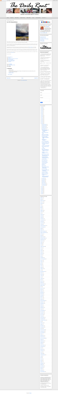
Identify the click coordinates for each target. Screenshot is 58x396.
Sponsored (41, 349)
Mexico (41, 289)
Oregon (41, 324)
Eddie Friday (42, 236)
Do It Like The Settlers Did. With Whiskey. (45, 170)
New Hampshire (42, 310)
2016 (42, 118)
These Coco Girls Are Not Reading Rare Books (45, 176)
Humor (41, 260)
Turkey (41, 356)
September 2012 (44, 127)
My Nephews (42, 303)
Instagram (41, 268)
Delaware (41, 229)
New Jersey (41, 311)
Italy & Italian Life (42, 271)
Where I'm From (22, 17)
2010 (42, 187)
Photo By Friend (42, 329)
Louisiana (41, 278)
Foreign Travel (42, 246)
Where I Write (29, 17)
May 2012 (43, 180)
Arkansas (41, 203)
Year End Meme (42, 371)
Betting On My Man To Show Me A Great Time (45, 157)
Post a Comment (10, 74)
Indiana (41, 267)
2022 (42, 111)
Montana (41, 299)
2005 (42, 193)
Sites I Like (44, 17)
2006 (42, 192)
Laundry (41, 275)
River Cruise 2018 (42, 338)
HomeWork (41, 257)
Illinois (41, 264)
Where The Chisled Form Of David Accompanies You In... (45, 150)
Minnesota (41, 293)
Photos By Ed (42, 331)
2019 (42, 115)
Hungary (41, 261)
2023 (42, 110)
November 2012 (44, 125)
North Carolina (42, 317)
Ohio (41, 321)
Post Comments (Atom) (24, 80)
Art (40, 204)
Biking (41, 207)
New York (41, 314)
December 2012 (44, 124)
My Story (41, 304)
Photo (41, 328)
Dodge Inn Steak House (43, 232)
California (41, 210)
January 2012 (44, 185)
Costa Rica (41, 221)
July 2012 (43, 178)
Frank (41, 249)
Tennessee (41, 350)
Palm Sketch (42, 325)
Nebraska (41, 306)
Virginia (41, 361)
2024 (42, 109)
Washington (41, 363)
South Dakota (42, 346)
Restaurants (42, 335)
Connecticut (42, 218)
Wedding (41, 364)
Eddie (41, 235)
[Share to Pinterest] (10, 66)
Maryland (41, 282)
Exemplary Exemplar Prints (45, 142)
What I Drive (17, 17)
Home (8, 17)
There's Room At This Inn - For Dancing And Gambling (45, 131)
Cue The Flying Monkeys (45, 141)
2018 (42, 116)
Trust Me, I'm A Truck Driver (45, 145)
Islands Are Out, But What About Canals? (45, 167)
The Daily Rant (47, 26)
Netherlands (42, 307)
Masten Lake (42, 285)
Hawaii (41, 254)
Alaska (41, 199)
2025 (42, 108)
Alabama (41, 197)
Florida (41, 243)
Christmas (41, 214)
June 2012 (43, 179)
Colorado (41, 217)
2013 (42, 122)
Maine (41, 279)
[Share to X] (8, 66)
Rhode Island (42, 336)
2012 (42, 123)
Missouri (41, 296)
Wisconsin (41, 367)
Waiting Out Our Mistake (45, 134)
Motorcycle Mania (42, 300)
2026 (42, 107)
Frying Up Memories (44, 161)
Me (40, 286)
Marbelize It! (43, 164)
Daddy (41, 228)
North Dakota (42, 318)
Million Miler (42, 292)
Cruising (41, 224)
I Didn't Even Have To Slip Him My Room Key (45, 155)
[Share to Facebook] (9, 66)
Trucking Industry (42, 354)
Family (41, 242)
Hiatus (41, 256)
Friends (41, 250)
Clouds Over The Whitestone (44, 139)
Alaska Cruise (42, 200)
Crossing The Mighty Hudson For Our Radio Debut (45, 137)
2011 (42, 186)
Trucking (41, 353)
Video (41, 360)
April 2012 (43, 181)
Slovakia (41, 343)
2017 (42, 117)
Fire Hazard (43, 148)
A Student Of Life (44, 163)
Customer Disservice (43, 225)
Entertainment (42, 239)
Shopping (41, 342)
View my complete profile (43, 32)
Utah (41, 357)
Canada (41, 211)
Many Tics (41, 281)
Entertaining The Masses (45, 135)
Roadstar (41, 339)
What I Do (12, 17)
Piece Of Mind (42, 332)
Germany (41, 253)
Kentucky (41, 274)
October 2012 (44, 126)
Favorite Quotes (38, 17)
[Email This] (7, 66)
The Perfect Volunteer (45, 162)
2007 (42, 191)
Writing (41, 368)
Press (33, 17)
